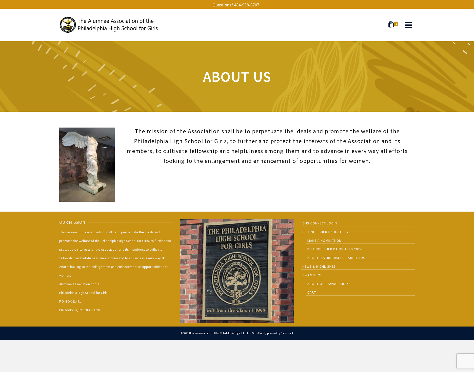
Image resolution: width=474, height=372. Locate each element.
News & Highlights (319, 266)
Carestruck (287, 333)
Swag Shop (312, 275)
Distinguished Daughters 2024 (334, 249)
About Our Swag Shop (327, 284)
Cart (311, 292)
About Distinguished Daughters (336, 258)
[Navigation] (408, 25)
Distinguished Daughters (325, 232)
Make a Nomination (324, 240)
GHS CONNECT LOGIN (319, 223)
